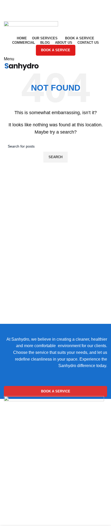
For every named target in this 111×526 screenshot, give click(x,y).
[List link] (55, 455)
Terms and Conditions (24, 514)
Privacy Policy (17, 504)
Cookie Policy (16, 495)
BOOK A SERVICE (55, 50)
